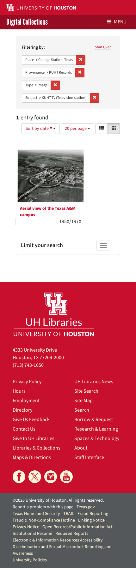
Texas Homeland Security (36, 514)
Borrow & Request (93, 419)
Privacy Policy (27, 381)
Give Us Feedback (31, 419)
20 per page (76, 128)
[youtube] (66, 476)
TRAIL (68, 514)
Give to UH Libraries (33, 438)
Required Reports (71, 533)
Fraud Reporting (92, 514)
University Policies (30, 560)
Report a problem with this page (43, 507)
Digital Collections (27, 22)
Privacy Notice (26, 527)
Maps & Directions (32, 457)
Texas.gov (86, 507)
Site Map (83, 400)
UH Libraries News (93, 381)
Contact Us (24, 429)
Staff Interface (89, 457)
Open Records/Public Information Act (77, 527)
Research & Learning (96, 429)
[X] (34, 476)
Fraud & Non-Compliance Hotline (44, 520)
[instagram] (50, 476)
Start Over (103, 47)
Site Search (86, 391)
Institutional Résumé (32, 533)
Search (81, 410)
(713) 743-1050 (28, 365)
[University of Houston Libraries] (54, 314)
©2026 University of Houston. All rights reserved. (58, 500)
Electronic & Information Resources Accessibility (58, 540)
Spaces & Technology (96, 438)
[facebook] (19, 476)
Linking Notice (91, 520)
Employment (26, 400)
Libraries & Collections (36, 447)
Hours (19, 391)
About (80, 447)
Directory (22, 410)
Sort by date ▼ (39, 128)
